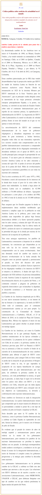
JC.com (21, 8)
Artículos (21, 31)
